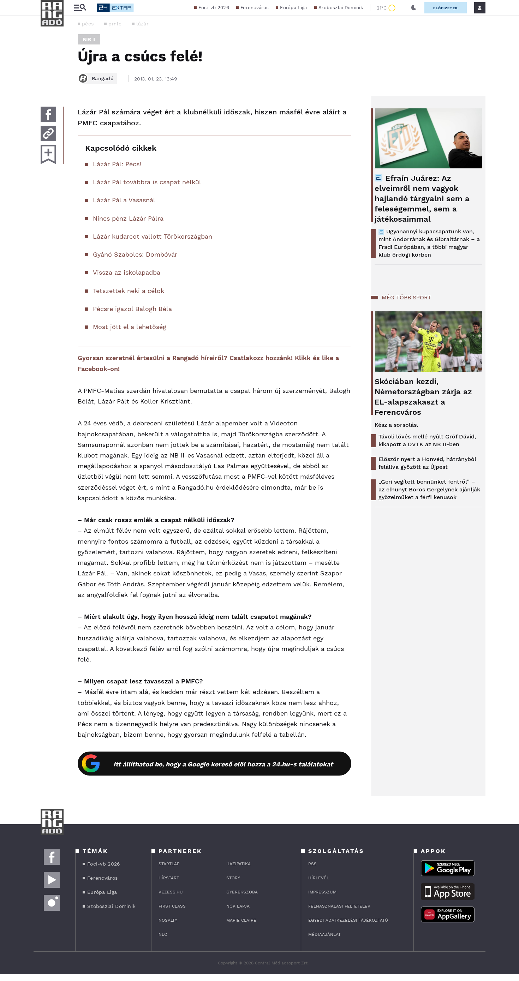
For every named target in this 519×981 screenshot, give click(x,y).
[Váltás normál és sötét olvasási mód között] (414, 8)
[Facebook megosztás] (48, 114)
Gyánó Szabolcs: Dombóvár (135, 254)
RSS (312, 863)
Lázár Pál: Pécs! (117, 164)
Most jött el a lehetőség (129, 326)
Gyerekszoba (242, 892)
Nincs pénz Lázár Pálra (128, 218)
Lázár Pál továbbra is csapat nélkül (147, 182)
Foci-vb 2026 (213, 7)
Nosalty (168, 920)
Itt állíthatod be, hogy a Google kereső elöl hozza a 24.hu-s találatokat (223, 764)
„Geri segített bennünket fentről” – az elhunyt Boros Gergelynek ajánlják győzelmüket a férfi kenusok (429, 489)
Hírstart (169, 877)
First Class (172, 906)
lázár (142, 23)
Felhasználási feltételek (339, 906)
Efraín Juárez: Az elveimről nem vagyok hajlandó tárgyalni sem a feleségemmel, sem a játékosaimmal (422, 198)
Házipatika (238, 863)
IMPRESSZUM (322, 892)
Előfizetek (445, 8)
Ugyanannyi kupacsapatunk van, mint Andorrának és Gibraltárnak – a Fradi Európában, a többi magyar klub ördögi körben (429, 243)
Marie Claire (241, 920)
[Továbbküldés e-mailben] (48, 133)
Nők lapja (238, 906)
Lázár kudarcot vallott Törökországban (152, 236)
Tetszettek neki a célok (128, 290)
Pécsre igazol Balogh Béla (132, 308)
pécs (88, 23)
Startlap (169, 863)
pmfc (114, 23)
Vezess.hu (171, 892)
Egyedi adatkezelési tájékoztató (348, 920)
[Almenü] (80, 8)
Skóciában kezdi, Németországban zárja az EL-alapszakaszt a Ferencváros (423, 397)
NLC (163, 934)
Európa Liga (293, 7)
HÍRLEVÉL (318, 877)
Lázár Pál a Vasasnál (124, 200)
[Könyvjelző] (48, 154)
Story (233, 877)
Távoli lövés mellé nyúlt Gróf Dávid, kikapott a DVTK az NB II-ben (427, 440)
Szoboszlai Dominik (340, 7)
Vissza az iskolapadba (126, 272)
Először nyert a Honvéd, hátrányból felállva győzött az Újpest (427, 463)
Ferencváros (254, 7)
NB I (89, 39)
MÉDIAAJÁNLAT (324, 934)
